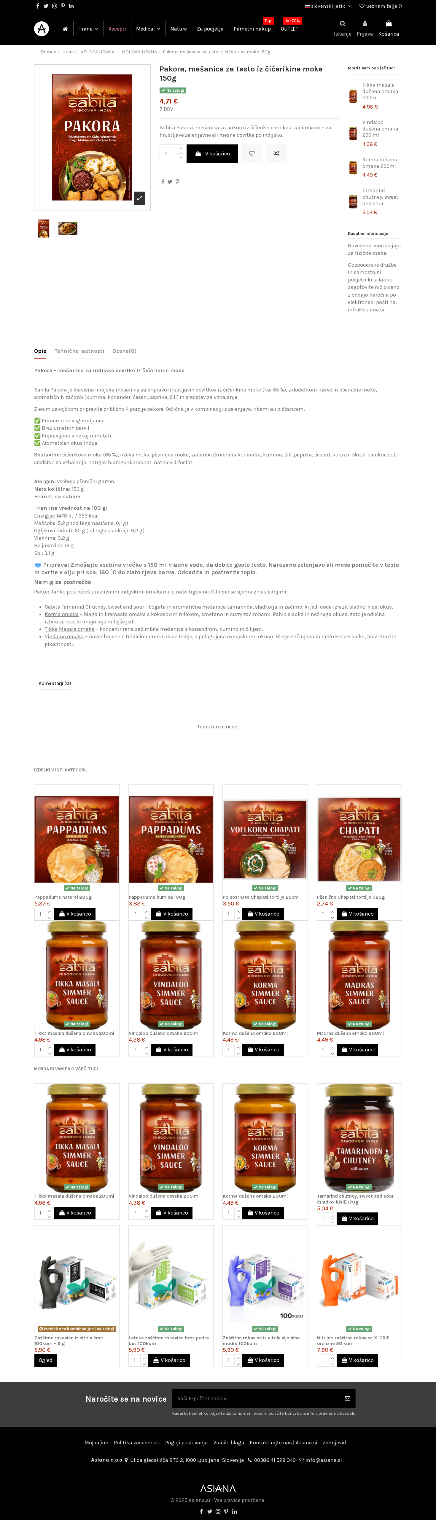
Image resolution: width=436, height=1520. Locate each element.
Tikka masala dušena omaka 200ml (380, 91)
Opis (40, 351)
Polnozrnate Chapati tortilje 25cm (261, 897)
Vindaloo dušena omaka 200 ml (380, 128)
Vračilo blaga (228, 1442)
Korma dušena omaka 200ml (379, 162)
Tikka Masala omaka (70, 629)
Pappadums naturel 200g (63, 897)
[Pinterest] (177, 182)
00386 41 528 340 (275, 1460)
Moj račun (97, 1442)
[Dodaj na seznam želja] (251, 153)
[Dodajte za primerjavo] (276, 153)
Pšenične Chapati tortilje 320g (351, 897)
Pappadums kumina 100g (157, 897)
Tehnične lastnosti (79, 351)
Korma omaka (62, 614)
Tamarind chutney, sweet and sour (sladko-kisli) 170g (355, 1198)
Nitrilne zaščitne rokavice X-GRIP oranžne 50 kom (353, 1340)
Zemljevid (334, 1442)
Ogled (45, 1360)
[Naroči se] (348, 1398)
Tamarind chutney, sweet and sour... (380, 196)
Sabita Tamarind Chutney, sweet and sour (94, 607)
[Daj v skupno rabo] (162, 182)
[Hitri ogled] (114, 818)
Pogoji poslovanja (186, 1442)
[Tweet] (170, 182)
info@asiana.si (323, 1460)
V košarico (217, 153)
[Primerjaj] (114, 807)
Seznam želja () (383, 6)
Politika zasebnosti (137, 1442)
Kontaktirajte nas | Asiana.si (283, 1442)
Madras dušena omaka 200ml (350, 1033)
